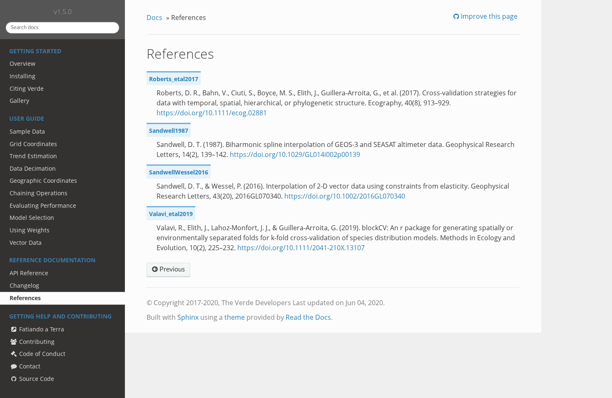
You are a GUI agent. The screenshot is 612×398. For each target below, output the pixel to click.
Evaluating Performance (43, 205)
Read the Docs (308, 317)
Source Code (35, 379)
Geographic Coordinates (43, 180)
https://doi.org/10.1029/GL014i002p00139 (295, 154)
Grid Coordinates (33, 144)
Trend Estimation (33, 156)
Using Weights (30, 230)
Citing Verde (27, 88)
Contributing (36, 342)
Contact (28, 366)
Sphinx (188, 317)
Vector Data (26, 242)
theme (234, 317)
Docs (154, 17)
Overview (22, 63)
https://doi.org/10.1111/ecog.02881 (212, 112)
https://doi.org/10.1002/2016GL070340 (344, 196)
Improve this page (488, 16)
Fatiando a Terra (40, 329)
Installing (22, 76)
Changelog (24, 285)
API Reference (29, 273)
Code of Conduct (41, 354)
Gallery (19, 100)
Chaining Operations (38, 193)
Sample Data (27, 131)
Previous (171, 269)
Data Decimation (33, 168)
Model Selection (32, 217)
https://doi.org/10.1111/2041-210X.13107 (301, 247)
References (25, 298)
